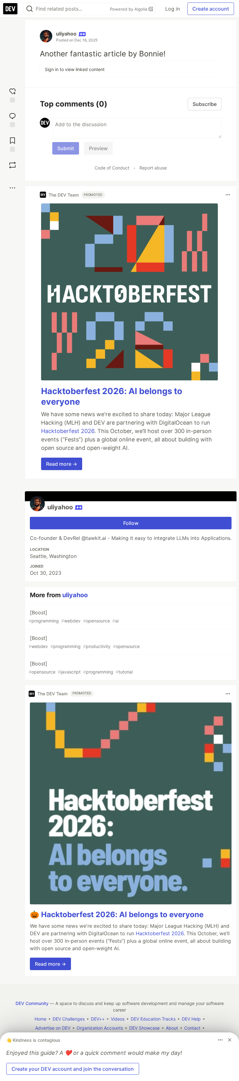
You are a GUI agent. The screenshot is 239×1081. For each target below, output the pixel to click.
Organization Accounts (100, 1028)
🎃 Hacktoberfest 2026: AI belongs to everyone (117, 914)
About (172, 1028)
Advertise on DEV (52, 1028)
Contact (192, 1028)
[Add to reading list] (12, 144)
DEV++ (98, 1018)
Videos (117, 1018)
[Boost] (12, 165)
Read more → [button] (61, 464)
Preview (98, 148)
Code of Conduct (112, 167)
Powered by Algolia (129, 9)
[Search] (29, 9)
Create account (210, 9)
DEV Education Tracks (153, 1018)
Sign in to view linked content (75, 69)
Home (40, 1018)
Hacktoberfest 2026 (67, 431)
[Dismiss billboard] (229, 1040)
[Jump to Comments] (12, 119)
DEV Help (191, 1018)
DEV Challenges (69, 1018)
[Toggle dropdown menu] (228, 195)
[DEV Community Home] (10, 8)
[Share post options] (12, 188)
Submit (65, 148)
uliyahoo (66, 34)
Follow (130, 523)
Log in (172, 9)
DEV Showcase (144, 1028)
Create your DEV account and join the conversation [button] (73, 1069)
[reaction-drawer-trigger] (12, 94)
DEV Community (32, 1003)
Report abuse (153, 167)
